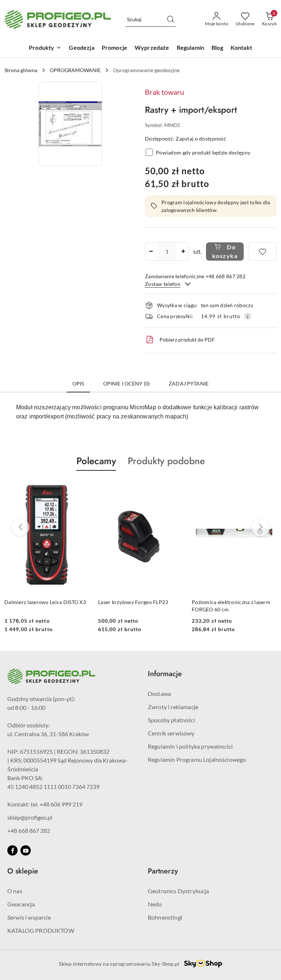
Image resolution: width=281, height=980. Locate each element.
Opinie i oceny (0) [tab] (126, 383)
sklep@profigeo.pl (29, 817)
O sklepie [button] (22, 871)
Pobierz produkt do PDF (187, 339)
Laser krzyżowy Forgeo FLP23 (39, 602)
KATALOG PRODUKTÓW (40, 930)
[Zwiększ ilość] (182, 251)
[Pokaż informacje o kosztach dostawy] (248, 316)
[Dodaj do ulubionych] (262, 251)
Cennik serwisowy (171, 733)
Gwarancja (21, 904)
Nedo (155, 904)
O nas (14, 890)
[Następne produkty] (260, 527)
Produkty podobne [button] (166, 461)
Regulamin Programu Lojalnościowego (197, 759)
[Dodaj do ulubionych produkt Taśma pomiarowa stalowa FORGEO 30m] (268, 487)
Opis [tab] (78, 383)
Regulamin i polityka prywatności (190, 746)
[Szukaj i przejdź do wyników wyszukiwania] (170, 19)
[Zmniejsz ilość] (150, 251)
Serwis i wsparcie (29, 917)
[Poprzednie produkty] (20, 527)
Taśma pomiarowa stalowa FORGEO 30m (234, 605)
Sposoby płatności (171, 719)
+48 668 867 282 (28, 830)
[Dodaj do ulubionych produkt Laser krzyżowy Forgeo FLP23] (80, 487)
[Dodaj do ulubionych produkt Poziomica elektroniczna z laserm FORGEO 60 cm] (174, 487)
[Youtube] (25, 850)
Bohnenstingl (165, 917)
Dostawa (159, 693)
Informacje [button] (165, 673)
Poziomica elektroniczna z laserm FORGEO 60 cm (137, 605)
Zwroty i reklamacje (173, 706)
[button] (70, 124)
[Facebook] (12, 850)
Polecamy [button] (96, 461)
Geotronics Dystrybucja (178, 890)
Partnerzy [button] (163, 871)
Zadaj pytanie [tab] (189, 383)
